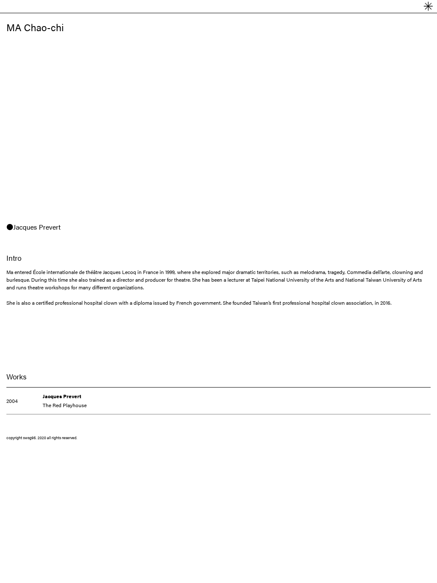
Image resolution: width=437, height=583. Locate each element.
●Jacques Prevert (33, 227)
